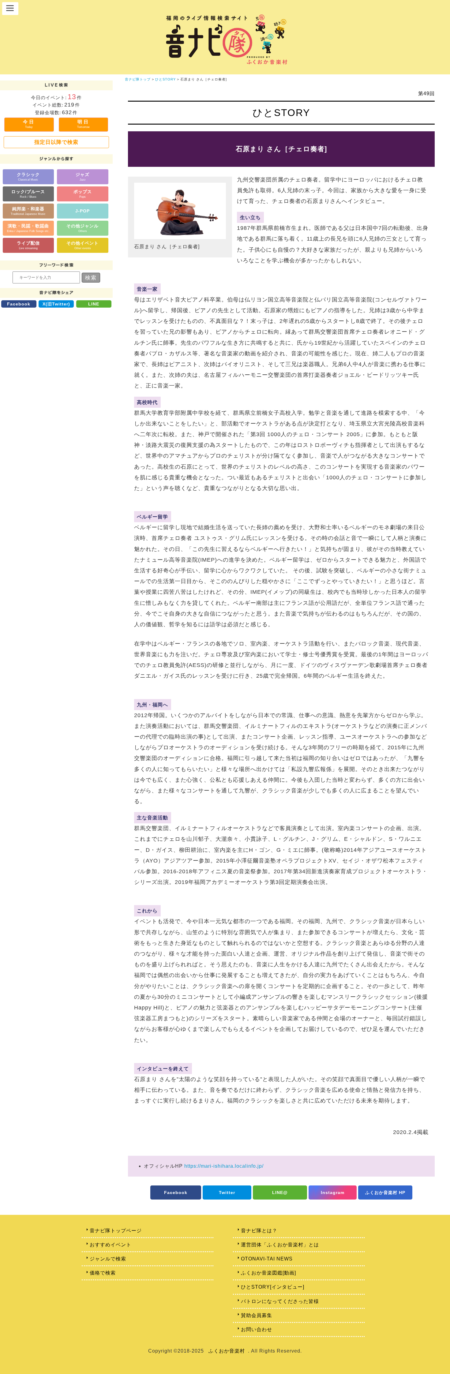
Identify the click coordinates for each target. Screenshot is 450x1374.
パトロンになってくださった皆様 (280, 1301)
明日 (83, 124)
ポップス (82, 193)
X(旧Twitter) (56, 303)
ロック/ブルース (28, 193)
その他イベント (82, 245)
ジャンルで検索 (108, 1258)
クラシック (28, 176)
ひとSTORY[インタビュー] (272, 1287)
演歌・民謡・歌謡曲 (28, 227)
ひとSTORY (165, 79)
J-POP (82, 210)
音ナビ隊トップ (138, 79)
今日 (29, 124)
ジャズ (82, 176)
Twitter (227, 1192)
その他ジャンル (82, 227)
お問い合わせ (256, 1329)
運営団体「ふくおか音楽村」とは (280, 1244)
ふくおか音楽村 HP (385, 1192)
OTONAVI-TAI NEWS (267, 1258)
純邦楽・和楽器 (28, 210)
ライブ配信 (28, 245)
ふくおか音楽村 (226, 1350)
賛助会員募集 (256, 1315)
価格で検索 (103, 1272)
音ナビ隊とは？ (259, 1230)
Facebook (18, 303)
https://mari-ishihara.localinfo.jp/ (224, 1166)
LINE (93, 303)
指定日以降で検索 (56, 142)
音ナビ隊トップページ (116, 1230)
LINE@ (280, 1192)
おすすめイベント (110, 1244)
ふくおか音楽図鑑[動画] (268, 1272)
